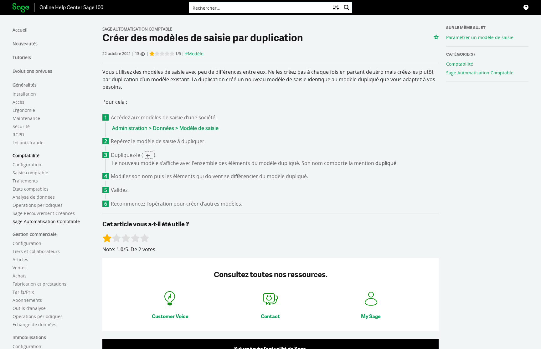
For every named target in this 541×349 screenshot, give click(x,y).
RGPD (18, 134)
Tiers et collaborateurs (36, 251)
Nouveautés (25, 44)
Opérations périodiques (38, 205)
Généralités (25, 85)
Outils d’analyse (29, 308)
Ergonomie (24, 110)
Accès (18, 102)
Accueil (20, 30)
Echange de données (34, 324)
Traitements (25, 181)
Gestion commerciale (35, 234)
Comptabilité (26, 155)
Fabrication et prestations (39, 284)
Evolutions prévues (32, 71)
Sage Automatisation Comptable (46, 221)
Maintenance (26, 118)
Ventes (20, 268)
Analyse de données (34, 197)
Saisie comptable (30, 173)
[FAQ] (525, 7)
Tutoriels (22, 57)
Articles (20, 259)
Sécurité (21, 126)
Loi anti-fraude (28, 143)
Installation (24, 94)
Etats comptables (31, 189)
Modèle (196, 54)
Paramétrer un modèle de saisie (479, 37)
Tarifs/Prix (23, 292)
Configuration (27, 164)
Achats (20, 276)
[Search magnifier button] (346, 7)
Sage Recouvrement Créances (44, 213)
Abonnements (27, 300)
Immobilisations (29, 337)
